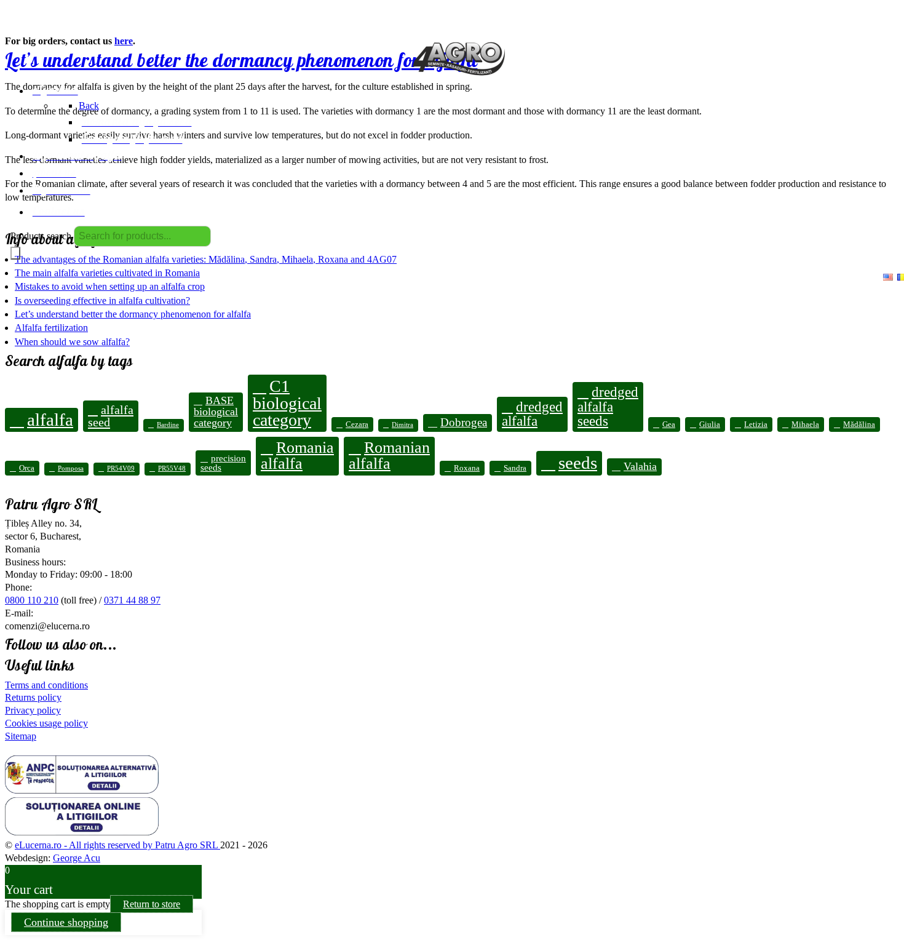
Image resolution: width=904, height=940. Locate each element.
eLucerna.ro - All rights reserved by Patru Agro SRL (117, 845)
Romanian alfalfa (389, 455)
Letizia (755, 424)
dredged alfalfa (532, 414)
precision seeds (223, 462)
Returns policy (33, 697)
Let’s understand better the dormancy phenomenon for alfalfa (133, 314)
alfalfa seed (110, 416)
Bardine (168, 424)
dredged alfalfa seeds (607, 406)
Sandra (515, 467)
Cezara (357, 424)
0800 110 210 (31, 600)
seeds (577, 462)
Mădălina (859, 424)
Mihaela (805, 424)
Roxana (467, 467)
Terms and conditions (46, 685)
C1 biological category (287, 402)
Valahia (640, 466)
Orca (26, 467)
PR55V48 (172, 468)
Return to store (151, 904)
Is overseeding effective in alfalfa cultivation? (102, 300)
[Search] (15, 253)
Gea (668, 424)
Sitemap (20, 736)
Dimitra (402, 424)
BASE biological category (216, 411)
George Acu (76, 858)
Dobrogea (463, 422)
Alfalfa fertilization (51, 327)
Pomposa (71, 468)
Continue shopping (66, 922)
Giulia (709, 424)
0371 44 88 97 (132, 600)
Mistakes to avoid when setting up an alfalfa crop (110, 286)
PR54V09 (121, 468)
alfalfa (50, 419)
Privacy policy (33, 710)
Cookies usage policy (46, 723)
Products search (40, 236)
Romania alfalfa (297, 455)
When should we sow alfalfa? (72, 342)
